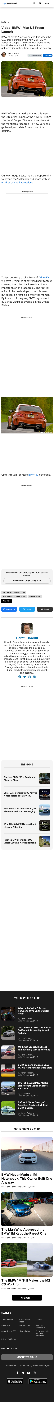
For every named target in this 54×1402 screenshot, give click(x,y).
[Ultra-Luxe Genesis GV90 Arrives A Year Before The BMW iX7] (44, 790)
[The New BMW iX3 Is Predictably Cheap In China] (44, 774)
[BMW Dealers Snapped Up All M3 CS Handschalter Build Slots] (8, 1064)
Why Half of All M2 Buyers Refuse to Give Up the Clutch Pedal (33, 1011)
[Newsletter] (39, 3)
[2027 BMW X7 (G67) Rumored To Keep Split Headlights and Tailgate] (8, 1027)
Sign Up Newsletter (40, 1326)
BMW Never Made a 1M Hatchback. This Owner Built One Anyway (26, 1178)
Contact (39, 1319)
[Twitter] (24, 677)
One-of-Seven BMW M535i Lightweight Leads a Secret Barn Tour (33, 1086)
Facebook (10, 609)
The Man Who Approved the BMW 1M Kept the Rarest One (23, 1231)
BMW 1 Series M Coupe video (14, 597)
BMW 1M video (34, 597)
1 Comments (48, 55)
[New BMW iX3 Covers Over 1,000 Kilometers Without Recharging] (44, 805)
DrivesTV (44, 277)
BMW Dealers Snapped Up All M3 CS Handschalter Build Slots (35, 1066)
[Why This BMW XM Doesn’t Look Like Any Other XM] (44, 821)
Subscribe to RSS (8, 1331)
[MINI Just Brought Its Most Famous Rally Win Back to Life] (8, 1046)
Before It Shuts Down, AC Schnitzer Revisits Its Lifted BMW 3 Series (32, 1105)
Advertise (5, 1325)
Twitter (28, 609)
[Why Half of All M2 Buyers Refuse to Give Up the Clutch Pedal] (8, 1008)
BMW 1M (5, 22)
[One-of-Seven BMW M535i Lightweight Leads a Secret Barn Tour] (8, 1083)
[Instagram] (29, 677)
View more (26, 1298)
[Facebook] (19, 677)
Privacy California (8, 1339)
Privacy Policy (24, 1331)
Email (46, 609)
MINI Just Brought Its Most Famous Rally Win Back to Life (34, 1048)
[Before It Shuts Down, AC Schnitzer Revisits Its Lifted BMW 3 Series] (8, 1102)
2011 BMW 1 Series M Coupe (14, 592)
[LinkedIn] (34, 677)
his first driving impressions (17, 182)
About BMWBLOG (8, 1319)
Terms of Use (24, 1325)
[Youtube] (30, 1373)
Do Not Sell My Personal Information (42, 1333)
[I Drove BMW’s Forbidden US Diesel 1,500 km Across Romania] (44, 837)
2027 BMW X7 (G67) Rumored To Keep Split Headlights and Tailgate (34, 1030)
